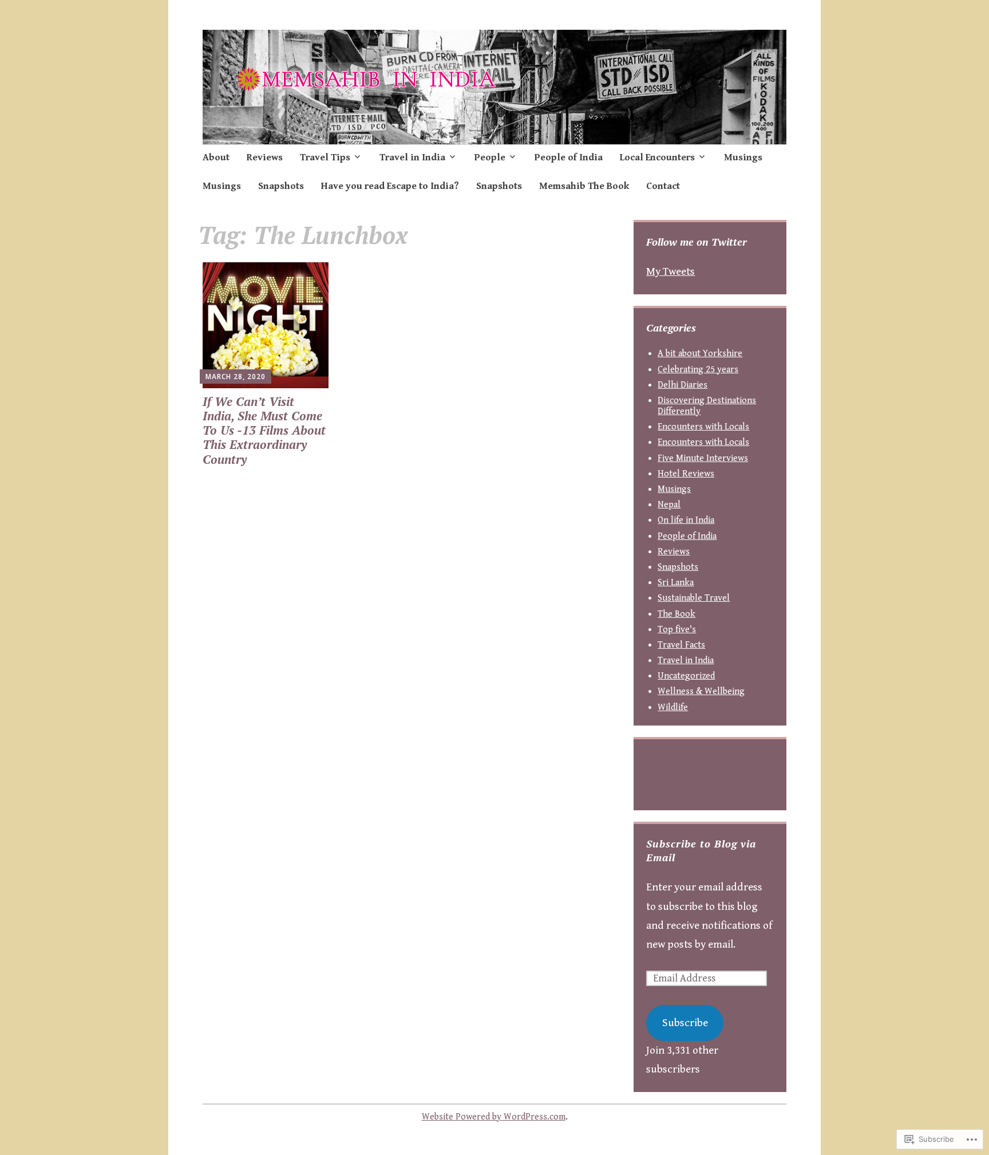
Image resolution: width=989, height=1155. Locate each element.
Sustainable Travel (694, 598)
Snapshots (281, 186)
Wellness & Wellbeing (701, 691)
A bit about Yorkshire (700, 353)
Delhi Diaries (682, 385)
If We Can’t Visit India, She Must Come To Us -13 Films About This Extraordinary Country (264, 430)
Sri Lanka (676, 582)
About (216, 157)
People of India (569, 157)
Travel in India (412, 157)
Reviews (265, 157)
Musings (743, 157)
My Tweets (670, 271)
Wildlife (673, 707)
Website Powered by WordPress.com (493, 1116)
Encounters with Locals (703, 426)
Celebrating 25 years (698, 369)
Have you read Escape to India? (390, 186)
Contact (663, 186)
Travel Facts (681, 645)
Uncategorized (686, 676)
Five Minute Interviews (703, 458)
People (489, 157)
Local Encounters (657, 157)
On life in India (686, 520)
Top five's (677, 629)
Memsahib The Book (584, 186)
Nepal (669, 504)
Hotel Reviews (686, 473)
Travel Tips (325, 157)
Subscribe (685, 1022)
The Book (676, 614)
